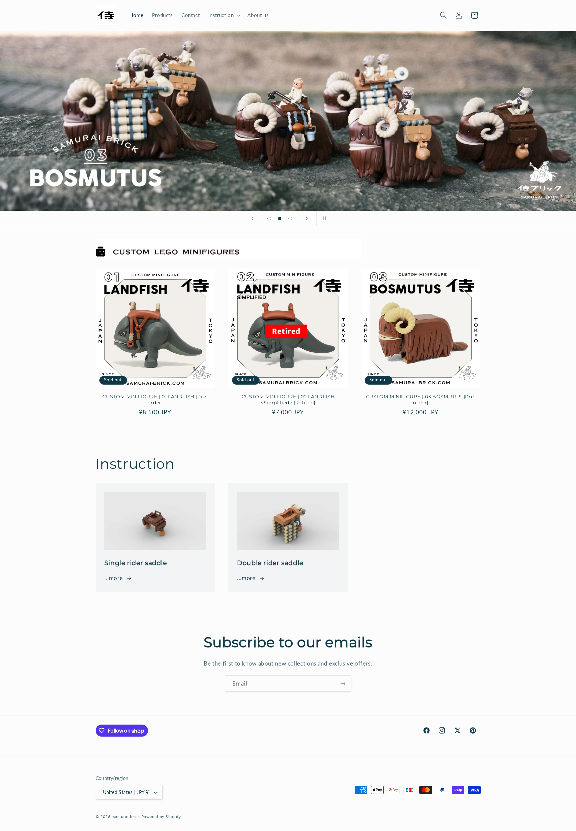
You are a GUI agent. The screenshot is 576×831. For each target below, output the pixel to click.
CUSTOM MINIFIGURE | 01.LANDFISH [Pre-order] (155, 399)
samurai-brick (126, 816)
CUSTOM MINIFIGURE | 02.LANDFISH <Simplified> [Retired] (288, 399)
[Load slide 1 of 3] (269, 218)
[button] (223, 15)
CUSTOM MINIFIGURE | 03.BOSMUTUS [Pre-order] (421, 399)
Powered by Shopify (161, 816)
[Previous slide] (252, 218)
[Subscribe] (343, 683)
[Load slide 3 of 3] (290, 218)
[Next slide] (307, 218)
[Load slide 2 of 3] (279, 218)
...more (113, 577)
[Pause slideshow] (323, 218)
